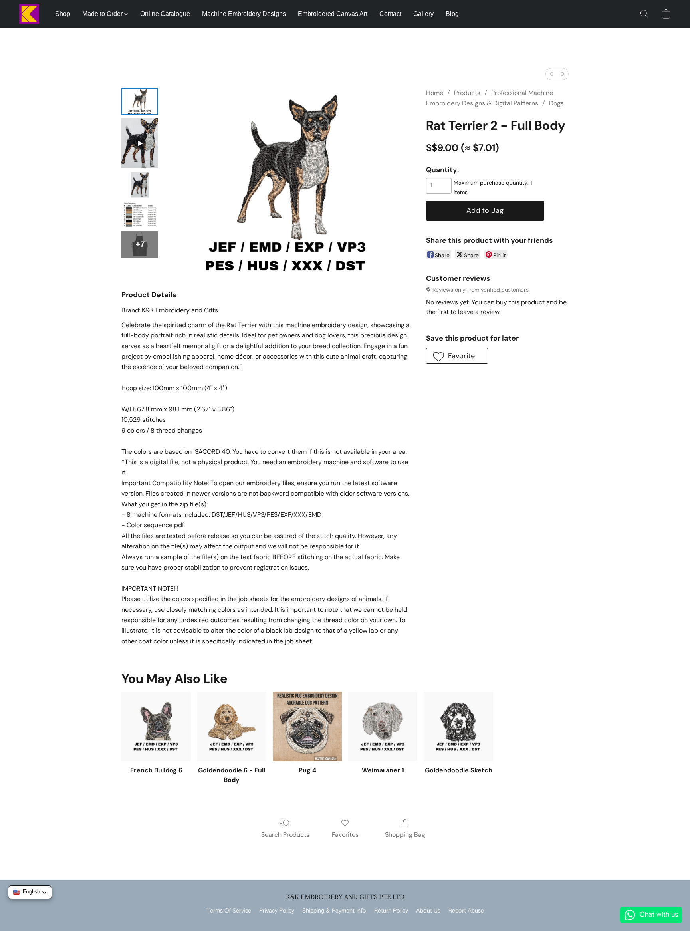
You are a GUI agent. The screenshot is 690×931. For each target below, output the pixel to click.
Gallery (423, 13)
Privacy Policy (276, 911)
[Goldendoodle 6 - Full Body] (231, 726)
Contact (390, 13)
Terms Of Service (228, 911)
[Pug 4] (307, 726)
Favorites (345, 834)
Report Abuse (466, 911)
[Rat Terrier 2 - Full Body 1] (139, 143)
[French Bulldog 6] (155, 726)
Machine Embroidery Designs (244, 13)
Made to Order (103, 13)
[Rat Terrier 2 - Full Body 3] (139, 214)
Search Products (285, 834)
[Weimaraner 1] (382, 726)
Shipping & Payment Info (334, 911)
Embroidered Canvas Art (332, 13)
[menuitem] (551, 74)
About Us (428, 911)
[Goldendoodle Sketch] (458, 726)
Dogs (556, 103)
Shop (62, 13)
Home (434, 93)
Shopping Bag (405, 834)
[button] (29, 14)
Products (467, 93)
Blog (452, 13)
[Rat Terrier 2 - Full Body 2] (139, 184)
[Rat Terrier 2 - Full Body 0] (139, 101)
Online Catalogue (165, 13)
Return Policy (391, 911)
